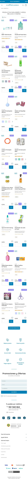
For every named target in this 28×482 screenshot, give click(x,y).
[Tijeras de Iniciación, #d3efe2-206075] (19, 313)
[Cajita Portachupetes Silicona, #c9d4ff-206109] (3, 122)
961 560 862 (14, 407)
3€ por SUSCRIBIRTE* (13, 1)
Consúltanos (11, 412)
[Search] (23, 5)
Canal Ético (3, 451)
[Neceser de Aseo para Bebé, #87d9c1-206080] (19, 159)
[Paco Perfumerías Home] (12, 5)
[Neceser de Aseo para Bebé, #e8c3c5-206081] (22, 159)
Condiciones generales (5, 446)
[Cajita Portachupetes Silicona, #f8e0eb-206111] (9, 122)
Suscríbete (14, 392)
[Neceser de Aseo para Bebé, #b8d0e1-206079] (16, 159)
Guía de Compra (5, 440)
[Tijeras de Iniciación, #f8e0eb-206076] (22, 313)
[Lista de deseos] (12, 47)
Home (2, 8)
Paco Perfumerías (5, 434)
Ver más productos (14, 328)
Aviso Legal (3, 443)
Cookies (2, 454)
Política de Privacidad (5, 448)
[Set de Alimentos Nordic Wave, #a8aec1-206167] (6, 81)
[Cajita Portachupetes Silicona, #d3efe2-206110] (6, 122)
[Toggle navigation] (2, 5)
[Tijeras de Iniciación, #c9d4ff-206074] (16, 313)
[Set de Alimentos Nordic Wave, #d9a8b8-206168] (9, 81)
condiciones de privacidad (11, 395)
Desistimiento (4, 457)
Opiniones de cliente (15, 427)
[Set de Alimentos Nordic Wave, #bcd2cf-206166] (3, 81)
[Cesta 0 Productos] (25, 5)
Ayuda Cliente (4, 437)
